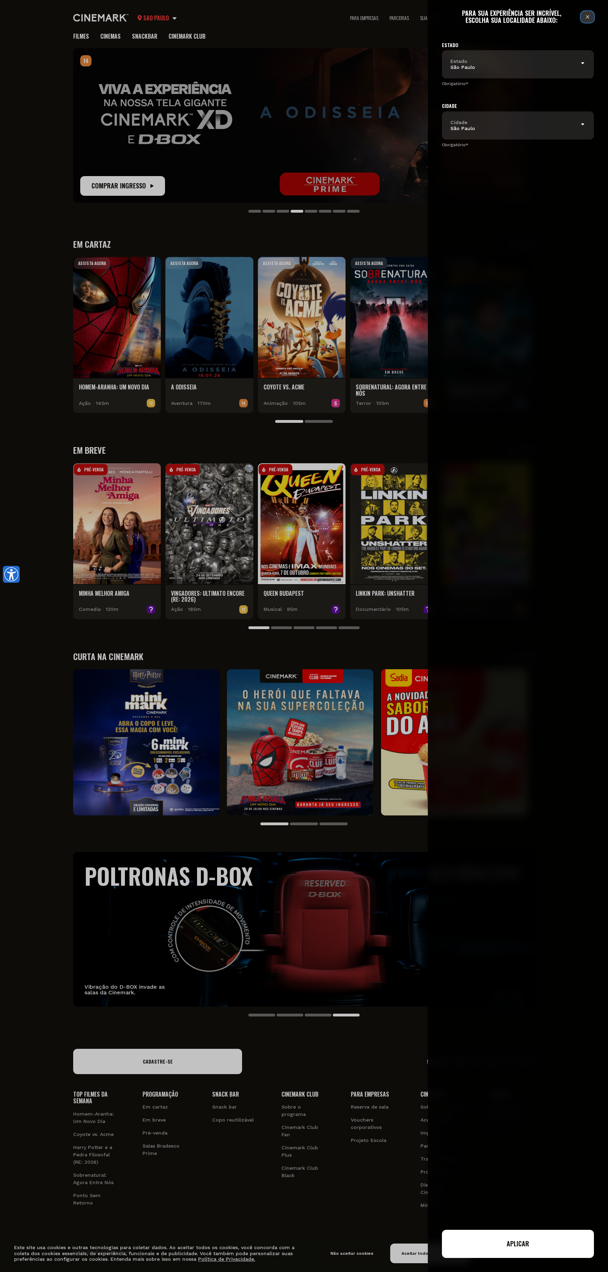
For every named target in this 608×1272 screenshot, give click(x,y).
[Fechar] (587, 16)
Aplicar (518, 1243)
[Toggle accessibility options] (11, 574)
